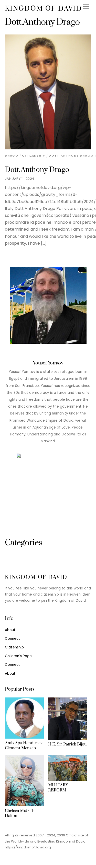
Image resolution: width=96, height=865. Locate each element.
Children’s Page (18, 656)
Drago (12, 155)
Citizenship (33, 155)
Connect (12, 638)
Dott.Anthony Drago (37, 169)
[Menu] (86, 7)
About (10, 629)
